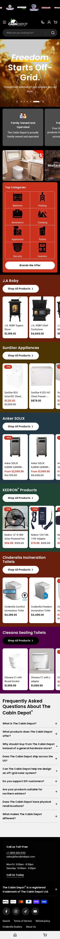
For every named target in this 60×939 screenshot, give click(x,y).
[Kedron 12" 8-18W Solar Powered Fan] (15, 518)
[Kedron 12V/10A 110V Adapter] (41, 518)
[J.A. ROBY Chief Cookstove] (41, 309)
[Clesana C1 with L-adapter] (41, 661)
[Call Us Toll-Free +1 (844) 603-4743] (43, 22)
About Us (31, 926)
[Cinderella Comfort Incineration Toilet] (15, 590)
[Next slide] (43, 102)
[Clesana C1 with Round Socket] (15, 661)
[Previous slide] (17, 102)
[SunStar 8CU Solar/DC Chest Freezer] (15, 376)
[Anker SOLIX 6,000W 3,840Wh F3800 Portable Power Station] (41, 447)
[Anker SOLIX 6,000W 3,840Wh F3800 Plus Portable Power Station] (15, 447)
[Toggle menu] (4, 22)
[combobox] (30, 33)
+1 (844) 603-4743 (15, 852)
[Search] (53, 33)
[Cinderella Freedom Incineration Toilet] (41, 590)
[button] (45, 33)
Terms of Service (23, 921)
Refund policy (43, 921)
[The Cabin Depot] (7, 8)
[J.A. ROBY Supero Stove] (15, 309)
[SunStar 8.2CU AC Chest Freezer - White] (41, 376)
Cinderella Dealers (12, 926)
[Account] (49, 22)
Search (6, 921)
